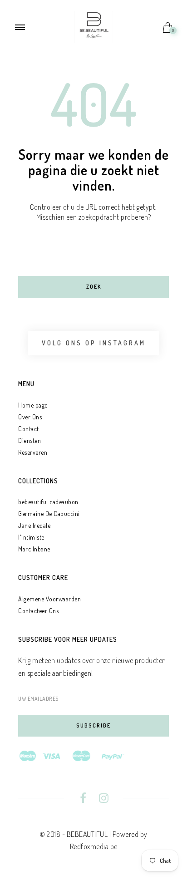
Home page (33, 405)
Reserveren (32, 452)
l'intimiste (31, 537)
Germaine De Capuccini (49, 513)
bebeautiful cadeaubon (48, 502)
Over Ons (30, 417)
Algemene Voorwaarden (49, 599)
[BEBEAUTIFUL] (93, 26)
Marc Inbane (34, 549)
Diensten (29, 440)
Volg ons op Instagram (94, 343)
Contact (28, 429)
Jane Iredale (34, 525)
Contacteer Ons (38, 611)
